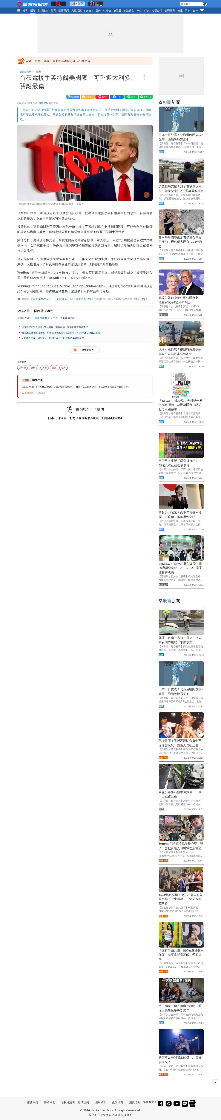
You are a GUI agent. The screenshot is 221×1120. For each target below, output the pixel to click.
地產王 (117, 10)
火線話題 (76, 10)
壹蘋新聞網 (25, 71)
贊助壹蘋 (87, 97)
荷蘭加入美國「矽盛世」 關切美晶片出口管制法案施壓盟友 (53, 337)
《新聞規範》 (62, 299)
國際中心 (43, 102)
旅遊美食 (129, 10)
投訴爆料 (117, 1102)
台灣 (63, 367)
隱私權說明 (67, 1102)
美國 (54, 367)
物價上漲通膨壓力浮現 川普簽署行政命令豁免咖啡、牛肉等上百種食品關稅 (60, 332)
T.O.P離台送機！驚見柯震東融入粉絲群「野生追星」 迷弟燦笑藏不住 (181, 899)
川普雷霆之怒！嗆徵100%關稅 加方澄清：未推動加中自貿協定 (54, 326)
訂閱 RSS (29, 393)
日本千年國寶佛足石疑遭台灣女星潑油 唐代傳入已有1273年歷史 (180, 241)
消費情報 (134, 1102)
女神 (195, 10)
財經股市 (43, 10)
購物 (187, 10)
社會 (25, 10)
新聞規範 (83, 1102)
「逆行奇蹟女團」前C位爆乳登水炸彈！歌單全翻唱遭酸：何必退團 (181, 954)
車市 (139, 10)
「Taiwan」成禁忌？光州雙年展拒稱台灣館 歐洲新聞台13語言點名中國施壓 (180, 405)
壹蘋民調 (63, 10)
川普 (44, 367)
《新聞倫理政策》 (40, 299)
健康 (180, 10)
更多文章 (41, 393)
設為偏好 (72, 97)
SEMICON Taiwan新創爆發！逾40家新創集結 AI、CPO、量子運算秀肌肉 (180, 568)
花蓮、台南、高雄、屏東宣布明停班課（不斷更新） (59, 61)
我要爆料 (101, 97)
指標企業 (157, 10)
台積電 (34, 367)
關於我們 (32, 1102)
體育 (53, 10)
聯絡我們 (49, 1102)
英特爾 (22, 367)
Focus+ (88, 10)
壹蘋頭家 (170, 10)
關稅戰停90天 (42, 317)
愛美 (98, 10)
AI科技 (107, 10)
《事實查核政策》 (84, 299)
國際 (33, 10)
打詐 (146, 10)
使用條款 (100, 1102)
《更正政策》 (140, 299)
